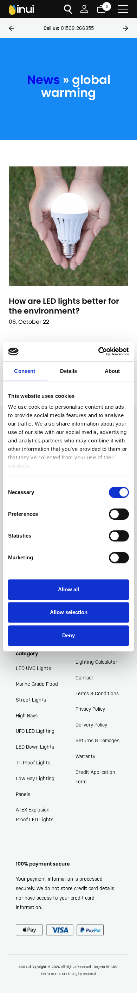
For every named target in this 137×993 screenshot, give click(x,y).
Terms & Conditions (97, 693)
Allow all (68, 589)
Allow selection (68, 612)
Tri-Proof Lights (33, 762)
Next (125, 28)
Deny (68, 635)
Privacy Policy (90, 709)
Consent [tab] (24, 371)
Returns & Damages (97, 740)
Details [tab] (68, 371)
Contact (84, 677)
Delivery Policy (91, 725)
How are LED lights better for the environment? (64, 306)
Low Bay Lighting (35, 778)
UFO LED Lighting (35, 731)
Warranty (85, 756)
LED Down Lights (35, 747)
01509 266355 (69, 28)
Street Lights (31, 700)
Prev (11, 28)
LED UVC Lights (33, 668)
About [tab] (112, 371)
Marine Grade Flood (37, 684)
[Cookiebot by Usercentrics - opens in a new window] (98, 351)
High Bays (27, 715)
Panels (23, 794)
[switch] (119, 514)
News (43, 79)
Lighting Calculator (96, 662)
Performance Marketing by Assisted (68, 974)
